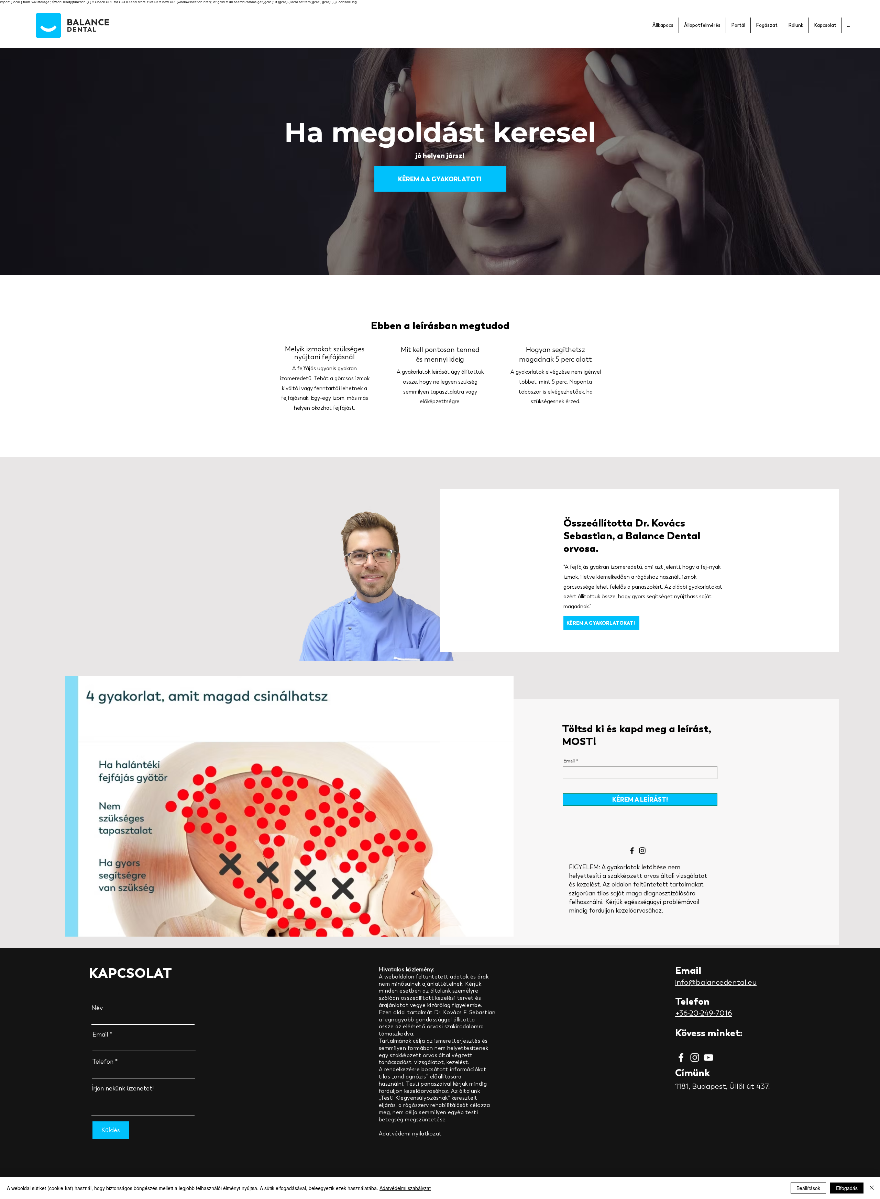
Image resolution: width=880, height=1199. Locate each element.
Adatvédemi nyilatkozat (410, 1133)
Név (97, 1008)
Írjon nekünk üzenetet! (122, 1088)
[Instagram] (642, 850)
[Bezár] (872, 1188)
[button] (663, 25)
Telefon (102, 1062)
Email (569, 760)
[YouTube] (708, 1057)
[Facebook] (632, 850)
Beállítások (808, 1188)
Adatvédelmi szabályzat (405, 1188)
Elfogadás (847, 1188)
